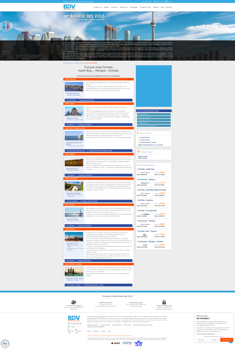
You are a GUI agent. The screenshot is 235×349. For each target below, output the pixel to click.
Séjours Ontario (143, 156)
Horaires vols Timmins (85, 225)
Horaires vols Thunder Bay (90, 201)
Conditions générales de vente (142, 325)
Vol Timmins (70, 225)
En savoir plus (89, 1)
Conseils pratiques (142, 123)
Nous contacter (117, 325)
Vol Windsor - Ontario (73, 285)
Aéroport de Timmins (73, 221)
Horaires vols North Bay (87, 100)
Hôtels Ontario (142, 158)
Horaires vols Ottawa (85, 124)
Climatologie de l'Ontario (144, 117)
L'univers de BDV (105, 325)
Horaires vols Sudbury (85, 175)
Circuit (104, 331)
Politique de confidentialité (95, 326)
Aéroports (156, 7)
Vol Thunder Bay (72, 201)
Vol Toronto (70, 260)
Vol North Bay (71, 100)
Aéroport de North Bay (73, 95)
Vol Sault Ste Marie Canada (76, 150)
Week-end (96, 331)
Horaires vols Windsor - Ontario (94, 285)
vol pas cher (101, 316)
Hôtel (109, 331)
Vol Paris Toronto (145, 137)
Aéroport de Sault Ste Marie (75, 146)
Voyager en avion (145, 7)
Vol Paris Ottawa (145, 140)
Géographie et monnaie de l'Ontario (147, 125)
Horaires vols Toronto (84, 260)
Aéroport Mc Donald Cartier (75, 120)
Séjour (89, 331)
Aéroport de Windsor (73, 280)
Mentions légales (92, 325)
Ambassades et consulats (144, 120)
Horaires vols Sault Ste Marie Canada (100, 150)
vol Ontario (159, 145)
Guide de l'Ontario (143, 114)
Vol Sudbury (71, 175)
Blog (162, 7)
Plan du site (127, 325)
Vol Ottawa (71, 124)
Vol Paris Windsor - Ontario (148, 142)
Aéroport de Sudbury (73, 170)
